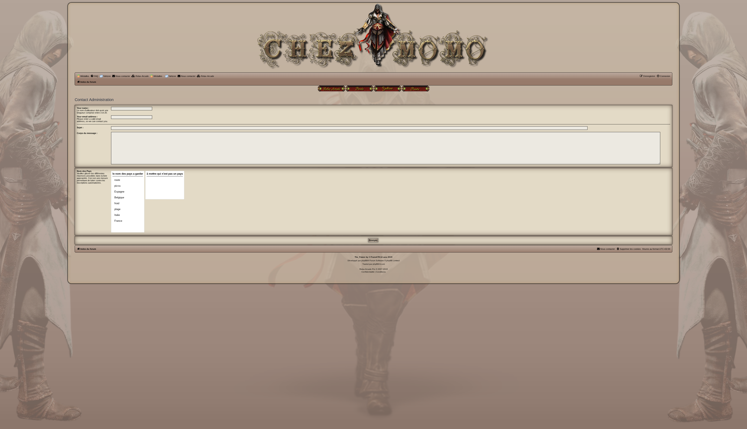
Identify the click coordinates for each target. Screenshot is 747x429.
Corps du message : (87, 133)
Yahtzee (107, 76)
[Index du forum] (373, 39)
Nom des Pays (84, 171)
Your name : (83, 108)
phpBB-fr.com (379, 264)
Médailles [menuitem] (84, 76)
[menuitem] (94, 76)
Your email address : (87, 116)
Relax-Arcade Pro (367, 269)
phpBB (364, 260)
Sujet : (80, 127)
